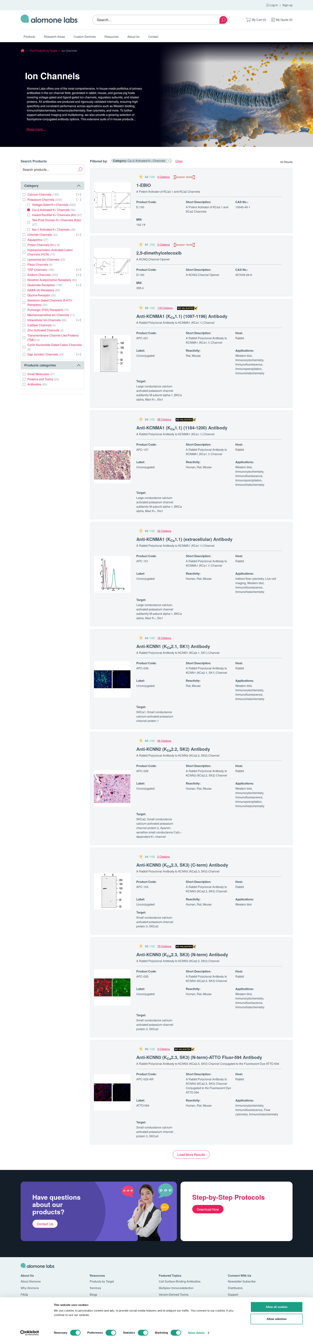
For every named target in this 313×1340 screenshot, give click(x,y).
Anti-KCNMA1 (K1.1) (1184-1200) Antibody (181, 427)
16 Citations (164, 638)
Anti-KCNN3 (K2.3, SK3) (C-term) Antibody (182, 865)
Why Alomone (30, 1288)
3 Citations (163, 244)
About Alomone (31, 1281)
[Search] (223, 20)
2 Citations (163, 856)
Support (233, 1294)
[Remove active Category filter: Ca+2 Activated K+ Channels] (168, 160)
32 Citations (164, 531)
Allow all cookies (277, 1306)
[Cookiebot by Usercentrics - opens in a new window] (29, 1333)
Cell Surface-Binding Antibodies (179, 1281)
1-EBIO (143, 185)
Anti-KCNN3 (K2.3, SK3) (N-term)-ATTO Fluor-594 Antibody (199, 1057)
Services (95, 1288)
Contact (153, 36)
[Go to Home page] (49, 20)
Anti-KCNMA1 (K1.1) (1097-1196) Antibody (181, 316)
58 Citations (164, 419)
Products (29, 36)
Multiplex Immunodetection (176, 1288)
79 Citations (164, 946)
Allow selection (277, 1318)
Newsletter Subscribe (242, 1281)
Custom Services (85, 36)
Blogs (93, 1294)
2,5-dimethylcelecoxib (159, 253)
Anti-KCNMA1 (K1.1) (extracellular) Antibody (184, 539)
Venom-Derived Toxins (173, 1294)
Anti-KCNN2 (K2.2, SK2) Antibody (173, 749)
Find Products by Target (43, 50)
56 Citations (164, 741)
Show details (196, 1332)
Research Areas (54, 36)
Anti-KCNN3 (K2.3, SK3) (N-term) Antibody (182, 954)
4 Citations (163, 177)
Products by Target (102, 1281)
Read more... (35, 129)
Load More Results (191, 1154)
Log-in (274, 5)
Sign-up (287, 5)
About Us (133, 36)
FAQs (24, 1294)
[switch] (111, 1333)
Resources (112, 36)
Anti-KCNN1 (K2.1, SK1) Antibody (173, 646)
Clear (179, 161)
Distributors (235, 1288)
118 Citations (165, 308)
